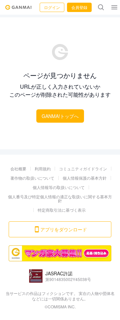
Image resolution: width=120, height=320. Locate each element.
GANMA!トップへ (60, 116)
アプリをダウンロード (63, 229)
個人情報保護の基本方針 (85, 178)
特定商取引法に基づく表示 (62, 210)
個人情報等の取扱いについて (59, 187)
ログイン (52, 7)
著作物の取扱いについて (32, 178)
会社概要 (18, 168)
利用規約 (43, 168)
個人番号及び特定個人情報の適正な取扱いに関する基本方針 (60, 198)
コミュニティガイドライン (83, 168)
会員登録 (79, 7)
